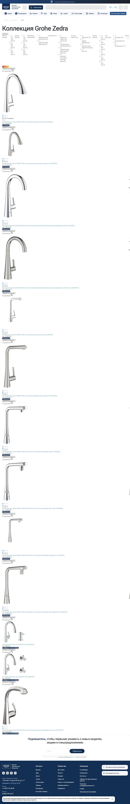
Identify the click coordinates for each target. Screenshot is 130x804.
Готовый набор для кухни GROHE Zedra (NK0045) (18, 677)
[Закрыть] (112, 799)
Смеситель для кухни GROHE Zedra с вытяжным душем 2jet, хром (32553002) (27, 335)
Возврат (60, 776)
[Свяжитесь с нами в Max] (11, 773)
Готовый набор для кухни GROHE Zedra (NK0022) (18, 644)
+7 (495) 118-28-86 (8, 788)
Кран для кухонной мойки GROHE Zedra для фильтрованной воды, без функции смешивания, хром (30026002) (38, 225)
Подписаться (77, 751)
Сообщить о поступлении (10, 648)
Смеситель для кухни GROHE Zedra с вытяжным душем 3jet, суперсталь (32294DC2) (29, 163)
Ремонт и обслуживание (66, 782)
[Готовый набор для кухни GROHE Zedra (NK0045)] (65, 664)
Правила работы (63, 785)
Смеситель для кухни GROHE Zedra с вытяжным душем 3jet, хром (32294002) (27, 122)
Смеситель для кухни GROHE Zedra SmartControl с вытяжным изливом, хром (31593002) (31, 451)
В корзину (6, 125)
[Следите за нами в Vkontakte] (7, 773)
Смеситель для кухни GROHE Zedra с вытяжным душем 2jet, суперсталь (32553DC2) (29, 396)
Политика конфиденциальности (65, 757)
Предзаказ (6, 229)
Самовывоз (84, 773)
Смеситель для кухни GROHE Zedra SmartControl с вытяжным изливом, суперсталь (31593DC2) (33, 555)
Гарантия (61, 779)
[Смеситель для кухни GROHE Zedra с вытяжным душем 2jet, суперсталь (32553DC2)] (65, 368)
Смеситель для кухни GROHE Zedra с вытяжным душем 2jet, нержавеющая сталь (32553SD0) (32, 730)
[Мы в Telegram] (3, 773)
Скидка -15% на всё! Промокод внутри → (65, 1)
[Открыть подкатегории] (17, 20)
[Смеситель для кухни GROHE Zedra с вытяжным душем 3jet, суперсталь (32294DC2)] (65, 146)
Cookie (82, 789)
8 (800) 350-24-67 (7, 794)
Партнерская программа (88, 792)
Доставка (61, 770)
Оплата (60, 773)
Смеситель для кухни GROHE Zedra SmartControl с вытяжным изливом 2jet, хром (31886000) (32, 508)
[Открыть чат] (15, 773)
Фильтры (5, 34)
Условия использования (80, 757)
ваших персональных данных (27, 800)
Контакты (83, 776)
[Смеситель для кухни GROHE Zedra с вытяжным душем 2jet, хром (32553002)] (65, 314)
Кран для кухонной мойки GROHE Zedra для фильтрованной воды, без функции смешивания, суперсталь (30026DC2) (40, 288)
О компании (84, 770)
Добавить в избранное (9, 68)
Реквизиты (61, 788)
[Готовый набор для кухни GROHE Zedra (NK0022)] (65, 632)
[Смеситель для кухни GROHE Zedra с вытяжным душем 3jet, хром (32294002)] (65, 95)
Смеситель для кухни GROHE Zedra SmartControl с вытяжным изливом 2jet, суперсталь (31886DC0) (34, 612)
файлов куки (7, 800)
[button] (36, 7)
